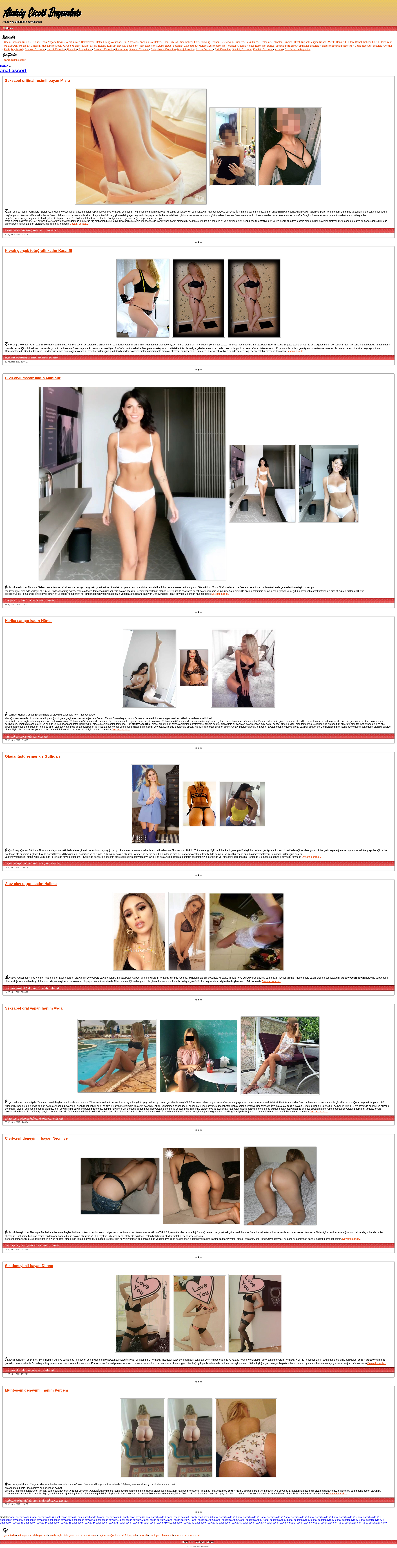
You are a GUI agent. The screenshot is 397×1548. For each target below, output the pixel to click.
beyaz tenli (10, 358)
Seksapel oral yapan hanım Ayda (33, 1008)
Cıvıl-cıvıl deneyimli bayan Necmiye (36, 1138)
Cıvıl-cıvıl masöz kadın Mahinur (32, 378)
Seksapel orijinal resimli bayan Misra (37, 80)
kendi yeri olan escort (35, 230)
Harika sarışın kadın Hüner (28, 621)
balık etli (21, 230)
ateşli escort (10, 230)
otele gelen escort (24, 1370)
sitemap (210, 1542)
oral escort (53, 358)
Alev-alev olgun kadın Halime (31, 884)
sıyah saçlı (21, 736)
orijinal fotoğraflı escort (26, 358)
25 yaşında (38, 600)
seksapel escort (12, 600)
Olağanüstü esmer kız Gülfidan (32, 756)
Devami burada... (79, 223)
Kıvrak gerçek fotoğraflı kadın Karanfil (38, 250)
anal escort (51, 230)
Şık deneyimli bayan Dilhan (29, 1266)
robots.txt (199, 1542)
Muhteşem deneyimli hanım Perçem (36, 1390)
